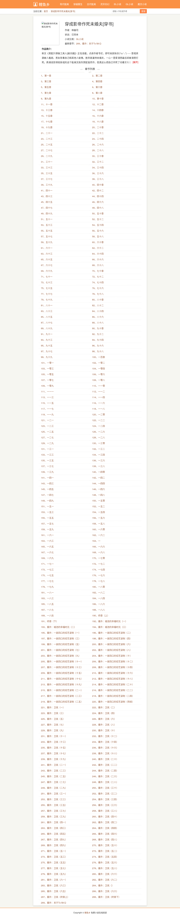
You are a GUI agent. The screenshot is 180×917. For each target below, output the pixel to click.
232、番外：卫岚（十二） (105, 736)
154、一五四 (98, 512)
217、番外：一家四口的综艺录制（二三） (62, 695)
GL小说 (129, 4)
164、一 (96, 540)
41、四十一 (46, 190)
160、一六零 (98, 529)
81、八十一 (46, 305)
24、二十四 (98, 138)
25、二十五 (46, 144)
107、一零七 (47, 380)
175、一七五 (47, 575)
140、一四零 (98, 471)
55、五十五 (46, 230)
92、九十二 (98, 334)
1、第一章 (46, 75)
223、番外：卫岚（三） (53, 713)
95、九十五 (46, 345)
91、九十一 (46, 334)
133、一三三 (47, 454)
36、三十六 (98, 173)
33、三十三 (46, 167)
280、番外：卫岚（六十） (105, 874)
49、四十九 (46, 213)
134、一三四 (98, 454)
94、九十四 (98, 339)
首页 (46, 11)
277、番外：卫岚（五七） (54, 868)
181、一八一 (47, 592)
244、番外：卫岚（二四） (105, 770)
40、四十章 (98, 184)
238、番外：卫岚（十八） (105, 753)
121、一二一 (47, 420)
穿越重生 (77, 4)
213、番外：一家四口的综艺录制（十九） (62, 684)
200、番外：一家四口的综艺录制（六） (112, 644)
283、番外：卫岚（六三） (54, 885)
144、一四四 (98, 483)
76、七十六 (98, 288)
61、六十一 (46, 247)
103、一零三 (47, 368)
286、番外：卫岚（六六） (105, 891)
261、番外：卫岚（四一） (54, 822)
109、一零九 (47, 385)
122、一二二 (98, 420)
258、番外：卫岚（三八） (105, 810)
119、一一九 (47, 414)
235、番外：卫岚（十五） (54, 747)
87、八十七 (46, 322)
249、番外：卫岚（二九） (54, 787)
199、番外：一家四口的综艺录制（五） (61, 644)
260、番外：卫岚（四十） (105, 816)
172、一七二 (98, 563)
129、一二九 (47, 443)
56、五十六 (98, 230)
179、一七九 (47, 586)
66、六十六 (98, 259)
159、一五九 (47, 529)
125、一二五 (47, 431)
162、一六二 (98, 535)
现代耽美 (64, 4)
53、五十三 (46, 225)
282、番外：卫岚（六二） (105, 879)
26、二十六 (98, 144)
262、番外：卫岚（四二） (105, 822)
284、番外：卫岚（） (103, 885)
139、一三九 (47, 471)
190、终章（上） (100, 615)
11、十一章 (46, 104)
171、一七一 (47, 563)
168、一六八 (98, 552)
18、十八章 (98, 121)
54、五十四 (98, 225)
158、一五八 (98, 523)
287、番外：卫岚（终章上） (55, 897)
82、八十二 (98, 305)
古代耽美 (91, 4)
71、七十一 (46, 276)
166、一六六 (98, 546)
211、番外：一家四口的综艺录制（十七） (62, 678)
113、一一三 (47, 397)
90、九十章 (98, 328)
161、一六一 (47, 535)
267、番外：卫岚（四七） (54, 839)
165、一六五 (47, 546)
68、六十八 (98, 265)
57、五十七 (46, 236)
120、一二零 (98, 414)
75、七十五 (46, 288)
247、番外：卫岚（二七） (54, 782)
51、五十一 (46, 219)
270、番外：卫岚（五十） (105, 845)
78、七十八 (98, 293)
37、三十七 (46, 179)
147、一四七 (47, 494)
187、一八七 (47, 609)
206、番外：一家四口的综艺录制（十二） (113, 661)
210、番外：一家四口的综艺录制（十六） (113, 673)
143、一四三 (47, 483)
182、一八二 (98, 592)
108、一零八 (98, 380)
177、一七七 (47, 581)
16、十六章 (98, 115)
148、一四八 (98, 494)
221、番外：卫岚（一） (53, 707)
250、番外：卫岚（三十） (105, 787)
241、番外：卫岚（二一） (54, 764)
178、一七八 (98, 581)
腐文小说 (142, 4)
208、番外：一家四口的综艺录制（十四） (113, 667)
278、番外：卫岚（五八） (105, 868)
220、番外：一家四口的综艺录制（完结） (113, 701)
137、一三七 (47, 466)
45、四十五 (46, 202)
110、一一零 (98, 385)
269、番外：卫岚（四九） (54, 845)
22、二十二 (98, 133)
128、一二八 (98, 437)
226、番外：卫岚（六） (104, 718)
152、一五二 (98, 506)
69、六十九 (46, 270)
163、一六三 (47, 540)
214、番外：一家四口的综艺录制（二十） (113, 684)
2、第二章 (97, 75)
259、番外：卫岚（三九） (54, 816)
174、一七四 (98, 569)
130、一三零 (98, 443)
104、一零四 (98, 368)
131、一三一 (47, 449)
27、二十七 (46, 150)
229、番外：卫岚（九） (53, 730)
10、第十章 (98, 98)
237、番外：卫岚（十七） (54, 753)
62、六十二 (98, 247)
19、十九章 (46, 127)
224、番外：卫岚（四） (104, 713)
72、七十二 (98, 276)
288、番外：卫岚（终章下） (106, 897)
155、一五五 (47, 517)
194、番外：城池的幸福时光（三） (109, 627)
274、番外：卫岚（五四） (105, 856)
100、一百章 (98, 357)
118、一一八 (98, 408)
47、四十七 (46, 207)
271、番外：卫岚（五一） (54, 851)
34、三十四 (98, 167)
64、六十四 (98, 253)
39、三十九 (46, 184)
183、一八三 (47, 598)
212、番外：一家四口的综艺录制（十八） (113, 678)
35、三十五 (46, 173)
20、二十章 (98, 127)
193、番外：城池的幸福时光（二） (58, 627)
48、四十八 (98, 207)
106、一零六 (98, 374)
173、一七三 (47, 569)
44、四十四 (98, 196)
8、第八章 (97, 92)
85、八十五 (46, 316)
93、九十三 (46, 339)
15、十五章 (46, 115)
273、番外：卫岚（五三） (54, 856)
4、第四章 (97, 81)
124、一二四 (98, 426)
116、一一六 (98, 403)
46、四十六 (98, 202)
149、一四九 (47, 500)
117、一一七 (47, 408)
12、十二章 (98, 104)
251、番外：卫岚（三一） (54, 793)
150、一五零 (98, 500)
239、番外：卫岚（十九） (54, 759)
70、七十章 (98, 270)
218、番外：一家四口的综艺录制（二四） (113, 695)
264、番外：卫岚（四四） (105, 828)
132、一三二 (98, 449)
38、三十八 (98, 179)
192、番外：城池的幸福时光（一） (109, 621)
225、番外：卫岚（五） (53, 718)
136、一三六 (98, 460)
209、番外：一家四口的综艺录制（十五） (62, 673)
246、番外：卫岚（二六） (105, 776)
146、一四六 (98, 489)
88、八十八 (98, 322)
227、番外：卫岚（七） (53, 724)
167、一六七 (47, 552)
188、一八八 (98, 609)
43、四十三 (46, 196)
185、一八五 (47, 604)
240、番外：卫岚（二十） (105, 759)
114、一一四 (98, 397)
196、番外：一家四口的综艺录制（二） (112, 632)
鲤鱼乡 (44, 4)
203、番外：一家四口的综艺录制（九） (61, 655)
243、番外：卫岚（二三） (54, 770)
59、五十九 (46, 242)
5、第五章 (46, 87)
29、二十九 (46, 156)
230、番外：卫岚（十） (104, 730)
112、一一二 (98, 391)
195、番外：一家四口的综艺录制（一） (61, 632)
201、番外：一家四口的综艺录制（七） (61, 650)
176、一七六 (98, 575)
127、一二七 (47, 437)
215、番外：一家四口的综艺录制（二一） (62, 690)
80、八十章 (98, 299)
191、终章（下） (49, 621)
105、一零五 (47, 374)
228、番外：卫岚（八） (104, 724)
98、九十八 (98, 351)
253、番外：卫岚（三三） (54, 799)
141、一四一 (47, 477)
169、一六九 (47, 558)
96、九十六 (98, 345)
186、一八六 (98, 604)
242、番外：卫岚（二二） (105, 764)
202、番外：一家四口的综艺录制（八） (112, 650)
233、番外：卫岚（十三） (54, 741)
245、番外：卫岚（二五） (54, 776)
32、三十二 (98, 161)
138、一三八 (98, 466)
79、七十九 (46, 299)
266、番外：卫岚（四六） (105, 833)
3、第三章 (46, 81)
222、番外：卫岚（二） (104, 707)
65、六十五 (46, 259)
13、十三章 (46, 110)
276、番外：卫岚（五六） (105, 862)
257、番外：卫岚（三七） (54, 810)
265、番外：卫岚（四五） (54, 833)
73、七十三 (46, 282)
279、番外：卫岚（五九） (54, 874)
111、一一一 (47, 391)
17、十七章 (46, 121)
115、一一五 (47, 403)
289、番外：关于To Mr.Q (88, 43)
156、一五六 (98, 517)
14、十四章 (98, 110)
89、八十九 (46, 328)
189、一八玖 (47, 615)
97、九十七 (46, 351)
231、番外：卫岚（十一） (54, 736)
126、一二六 (98, 431)
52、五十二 (98, 219)
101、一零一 (47, 362)
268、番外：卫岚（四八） (105, 839)
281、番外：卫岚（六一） (54, 879)
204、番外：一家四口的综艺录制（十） (112, 655)
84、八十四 (98, 311)
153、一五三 (47, 512)
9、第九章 (46, 98)
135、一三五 (47, 460)
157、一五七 (47, 523)
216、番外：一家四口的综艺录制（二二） (113, 690)
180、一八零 (98, 586)
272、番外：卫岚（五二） (105, 851)
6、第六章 (97, 87)
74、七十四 (98, 282)
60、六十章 (98, 242)
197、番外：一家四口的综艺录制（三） (61, 638)
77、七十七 (46, 293)
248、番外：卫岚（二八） (105, 782)
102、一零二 (98, 362)
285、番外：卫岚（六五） (54, 891)
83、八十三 (46, 311)
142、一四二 (98, 477)
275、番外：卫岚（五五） (54, 862)
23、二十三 (46, 138)
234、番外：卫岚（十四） (105, 741)
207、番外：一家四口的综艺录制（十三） (62, 667)
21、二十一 (46, 133)
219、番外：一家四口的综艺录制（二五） (62, 701)
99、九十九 (46, 357)
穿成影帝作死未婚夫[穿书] (63, 11)
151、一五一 (47, 506)
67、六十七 (46, 265)
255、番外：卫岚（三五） (54, 805)
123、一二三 (47, 426)
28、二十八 (98, 150)
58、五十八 (98, 236)
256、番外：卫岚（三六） (105, 805)
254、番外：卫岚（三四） (105, 799)
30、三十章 (98, 156)
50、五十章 (98, 213)
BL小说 (117, 4)
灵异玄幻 (104, 4)
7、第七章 (46, 92)
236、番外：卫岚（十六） (105, 747)
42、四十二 (98, 190)
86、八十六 (98, 316)
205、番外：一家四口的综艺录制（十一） (62, 661)
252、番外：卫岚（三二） (105, 793)
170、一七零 (98, 558)
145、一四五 (47, 489)
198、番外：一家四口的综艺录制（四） (112, 638)
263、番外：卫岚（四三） (54, 828)
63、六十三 (46, 253)
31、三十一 (46, 161)
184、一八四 (98, 598)
